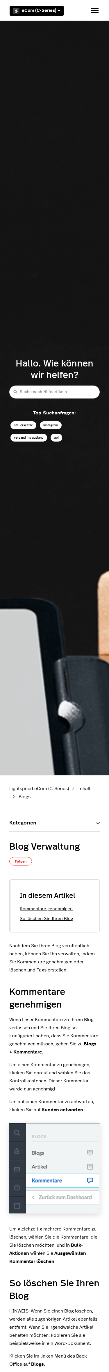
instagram (50, 425)
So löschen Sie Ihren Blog (46, 919)
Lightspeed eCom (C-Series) (39, 788)
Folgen (20, 861)
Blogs (25, 796)
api (56, 437)
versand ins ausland (29, 437)
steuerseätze (23, 425)
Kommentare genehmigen (46, 909)
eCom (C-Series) (39, 10)
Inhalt (84, 788)
